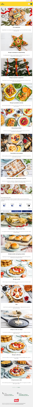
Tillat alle (27, 211)
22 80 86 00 (10, 394)
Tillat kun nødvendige (6, 211)
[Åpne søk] (29, 4)
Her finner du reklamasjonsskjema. (19, 404)
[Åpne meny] (31, 4)
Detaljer (29, 208)
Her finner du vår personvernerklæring (20, 403)
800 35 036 (12, 395)
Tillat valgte (16, 211)
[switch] (12, 205)
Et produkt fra (28, 0)
